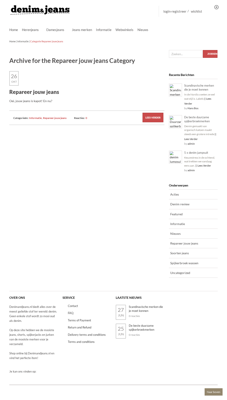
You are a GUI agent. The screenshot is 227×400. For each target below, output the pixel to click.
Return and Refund (79, 327)
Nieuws (142, 30)
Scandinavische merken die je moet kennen (199, 87)
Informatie (104, 30)
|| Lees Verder (203, 165)
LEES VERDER (152, 117)
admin (191, 143)
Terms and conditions (81, 342)
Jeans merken (82, 30)
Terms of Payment (79, 320)
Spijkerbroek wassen (184, 263)
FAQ (70, 313)
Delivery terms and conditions (87, 334)
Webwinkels (124, 30)
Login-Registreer (174, 11)
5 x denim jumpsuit (196, 152)
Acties (174, 194)
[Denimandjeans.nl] (40, 8)
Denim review (180, 204)
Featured (176, 214)
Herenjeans (30, 30)
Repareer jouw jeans (34, 92)
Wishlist (196, 11)
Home (13, 30)
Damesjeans (55, 30)
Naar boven (213, 392)
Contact (73, 306)
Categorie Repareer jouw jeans (46, 41)
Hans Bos (193, 108)
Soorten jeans (179, 253)
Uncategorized (180, 273)
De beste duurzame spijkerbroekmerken (197, 119)
